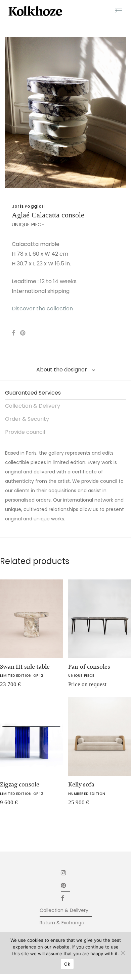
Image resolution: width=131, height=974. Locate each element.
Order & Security (27, 419)
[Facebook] (65, 898)
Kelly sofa (81, 784)
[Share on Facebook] (13, 333)
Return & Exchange (62, 922)
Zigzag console (19, 784)
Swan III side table (25, 667)
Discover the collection (42, 308)
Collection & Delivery (32, 406)
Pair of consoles (89, 667)
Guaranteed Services (33, 393)
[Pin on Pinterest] (23, 333)
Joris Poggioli (28, 206)
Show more (77, 686)
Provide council (25, 432)
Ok (67, 964)
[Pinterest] (64, 885)
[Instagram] (64, 872)
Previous (6, 112)
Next (124, 112)
